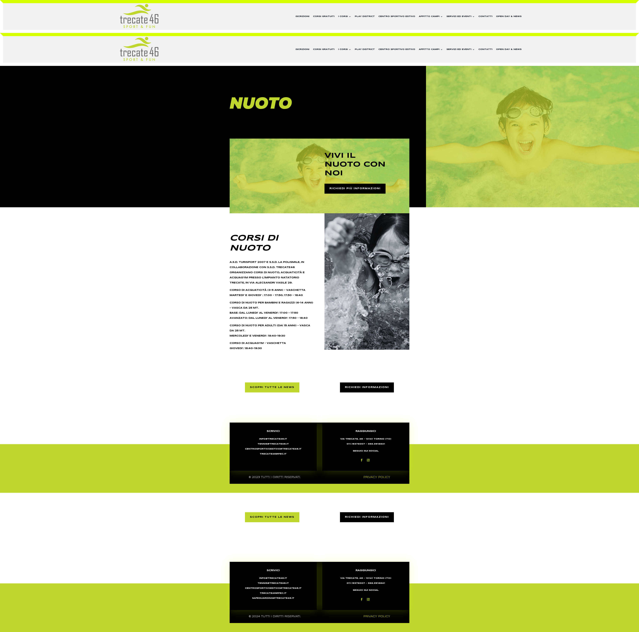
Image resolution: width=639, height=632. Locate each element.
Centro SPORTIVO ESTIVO (396, 16)
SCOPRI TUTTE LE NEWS (272, 387)
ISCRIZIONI (302, 16)
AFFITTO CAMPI (429, 16)
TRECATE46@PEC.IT (273, 593)
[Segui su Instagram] (368, 460)
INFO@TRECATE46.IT (273, 439)
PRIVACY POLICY (376, 477)
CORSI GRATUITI (323, 16)
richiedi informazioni (367, 387)
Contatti (485, 16)
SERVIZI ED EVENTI (458, 16)
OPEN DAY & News (509, 16)
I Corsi (343, 16)
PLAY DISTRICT (365, 16)
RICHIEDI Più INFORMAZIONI (355, 188)
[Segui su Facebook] (361, 460)
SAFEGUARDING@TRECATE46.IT (273, 598)
